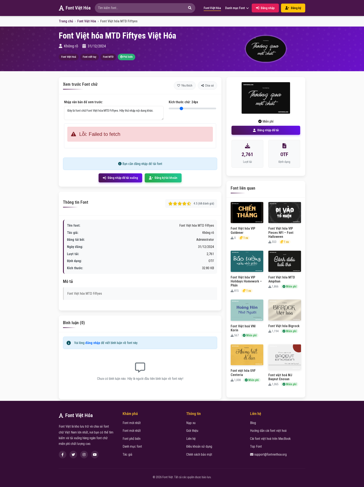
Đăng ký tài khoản (166, 178)
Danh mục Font (235, 8)
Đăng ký (296, 8)
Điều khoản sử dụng (199, 446)
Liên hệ (191, 439)
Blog (253, 423)
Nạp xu (190, 423)
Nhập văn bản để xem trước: (83, 102)
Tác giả (127, 454)
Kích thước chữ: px (183, 102)
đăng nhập (92, 343)
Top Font (256, 446)
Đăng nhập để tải (268, 130)
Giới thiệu (192, 431)
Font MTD (108, 56)
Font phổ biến (132, 439)
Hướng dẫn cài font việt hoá (268, 431)
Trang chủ (66, 21)
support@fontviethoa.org (270, 454)
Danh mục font (132, 446)
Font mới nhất (132, 423)
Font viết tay (89, 56)
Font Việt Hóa (78, 8)
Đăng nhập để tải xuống (123, 178)
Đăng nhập (268, 8)
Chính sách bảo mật (199, 454)
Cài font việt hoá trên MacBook (270, 439)
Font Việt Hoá (68, 56)
